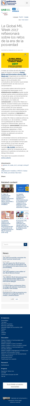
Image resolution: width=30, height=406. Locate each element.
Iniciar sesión (25, 19)
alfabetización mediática (8, 171)
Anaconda (17, 402)
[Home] (9, 3)
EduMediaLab (5, 365)
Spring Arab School (6, 357)
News (3, 331)
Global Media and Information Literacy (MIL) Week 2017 (13, 74)
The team (4, 322)
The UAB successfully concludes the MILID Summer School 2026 (14, 258)
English (26, 17)
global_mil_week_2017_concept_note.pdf (16, 165)
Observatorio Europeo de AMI (9, 374)
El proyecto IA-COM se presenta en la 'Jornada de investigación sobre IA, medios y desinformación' (14, 294)
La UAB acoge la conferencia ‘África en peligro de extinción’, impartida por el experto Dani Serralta (14, 287)
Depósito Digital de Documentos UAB (11, 327)
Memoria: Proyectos (6, 324)
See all (3, 376)
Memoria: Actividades (7, 325)
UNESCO (20, 171)
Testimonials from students (8, 359)
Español (21, 17)
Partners (3, 329)
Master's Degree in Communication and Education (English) (12, 348)
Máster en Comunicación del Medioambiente (13, 354)
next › (17, 299)
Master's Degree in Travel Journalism (11, 343)
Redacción (11, 50)
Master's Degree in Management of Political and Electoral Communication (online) (14, 351)
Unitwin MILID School (7, 355)
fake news (18, 173)
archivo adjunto (6, 158)
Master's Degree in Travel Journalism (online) (13, 345)
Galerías (3, 332)
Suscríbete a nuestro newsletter (15, 385)
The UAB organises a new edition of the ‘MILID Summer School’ (14, 272)
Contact (3, 334)
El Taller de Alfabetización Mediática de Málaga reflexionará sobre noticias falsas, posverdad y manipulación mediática (7, 199)
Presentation (4, 320)
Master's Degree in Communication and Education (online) (12, 341)
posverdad (11, 173)
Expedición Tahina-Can (7, 371)
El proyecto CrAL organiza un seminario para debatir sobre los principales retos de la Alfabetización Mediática (22, 225)
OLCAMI (3, 372)
